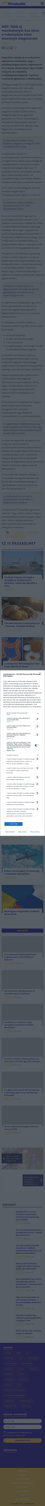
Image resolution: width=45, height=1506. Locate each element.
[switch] (36, 719)
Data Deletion (10, 832)
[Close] (41, 674)
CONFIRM (14, 824)
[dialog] (22, 753)
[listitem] (22, 713)
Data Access (22, 832)
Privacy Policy (35, 832)
